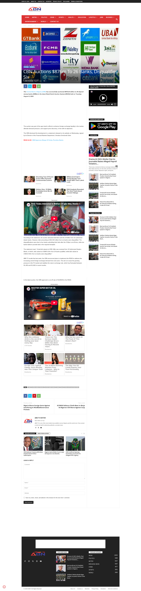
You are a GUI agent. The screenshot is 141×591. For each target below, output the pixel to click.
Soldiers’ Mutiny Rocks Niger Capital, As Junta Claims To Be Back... (109, 185)
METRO (34, 17)
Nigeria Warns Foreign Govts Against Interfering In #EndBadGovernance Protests (37, 407)
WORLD (43, 21)
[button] (117, 19)
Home (27, 17)
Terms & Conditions (76, 1)
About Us (33, 1)
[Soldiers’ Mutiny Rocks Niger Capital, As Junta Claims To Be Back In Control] (93, 186)
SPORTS (61, 17)
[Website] (37, 561)
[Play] (91, 104)
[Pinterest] (34, 86)
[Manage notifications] (4, 586)
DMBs (58, 387)
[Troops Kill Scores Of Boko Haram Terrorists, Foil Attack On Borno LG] (93, 195)
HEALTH (71, 17)
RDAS (62, 387)
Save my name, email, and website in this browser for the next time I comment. (48, 497)
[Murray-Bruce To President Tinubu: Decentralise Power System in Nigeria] (93, 177)
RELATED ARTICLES (30, 433)
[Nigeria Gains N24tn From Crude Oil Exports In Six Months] (54, 443)
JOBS (101, 17)
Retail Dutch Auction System (71, 387)
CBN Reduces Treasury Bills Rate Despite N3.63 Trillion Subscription (33, 453)
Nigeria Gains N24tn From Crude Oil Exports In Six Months (54, 453)
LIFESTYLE (92, 17)
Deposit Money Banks (50, 387)
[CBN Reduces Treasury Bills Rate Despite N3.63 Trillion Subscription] (33, 443)
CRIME (52, 17)
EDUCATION (82, 17)
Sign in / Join (25, 1)
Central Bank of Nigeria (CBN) (36, 91)
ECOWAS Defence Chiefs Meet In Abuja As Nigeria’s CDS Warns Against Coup (71, 406)
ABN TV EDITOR (29, 81)
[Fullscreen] (115, 104)
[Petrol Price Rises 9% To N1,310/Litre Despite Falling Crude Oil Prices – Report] (93, 204)
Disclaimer (66, 1)
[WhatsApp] (39, 86)
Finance (32, 67)
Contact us (41, 1)
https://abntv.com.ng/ (39, 420)
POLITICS (44, 17)
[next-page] (84, 434)
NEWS (90, 555)
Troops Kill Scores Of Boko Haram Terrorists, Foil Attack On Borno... (108, 194)
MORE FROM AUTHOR (43, 433)
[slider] (102, 104)
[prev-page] (82, 434)
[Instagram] (29, 561)
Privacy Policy (57, 1)
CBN (29, 387)
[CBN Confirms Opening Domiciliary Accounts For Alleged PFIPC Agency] (75, 443)
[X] (30, 86)
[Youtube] (41, 428)
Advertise (48, 1)
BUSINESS (109, 17)
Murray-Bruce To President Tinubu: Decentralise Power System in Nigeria (108, 176)
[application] (103, 98)
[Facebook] (25, 86)
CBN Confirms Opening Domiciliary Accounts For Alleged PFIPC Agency (73, 453)
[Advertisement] (85, 9)
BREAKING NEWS (94, 564)
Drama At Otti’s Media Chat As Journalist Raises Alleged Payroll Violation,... (103, 161)
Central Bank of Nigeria (37, 387)
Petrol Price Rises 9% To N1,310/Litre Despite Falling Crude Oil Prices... (108, 203)
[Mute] (112, 104)
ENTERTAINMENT (30, 21)
